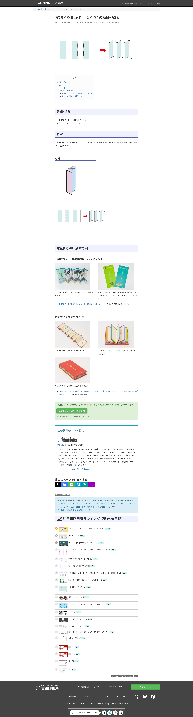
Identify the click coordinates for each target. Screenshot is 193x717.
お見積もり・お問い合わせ (70, 411)
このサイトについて (71, 704)
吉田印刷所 (61, 445)
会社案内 (85, 469)
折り (59, 9)
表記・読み (63, 82)
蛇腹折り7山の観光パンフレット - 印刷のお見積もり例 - (81, 304)
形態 (63, 88)
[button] (58, 484)
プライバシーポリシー (87, 704)
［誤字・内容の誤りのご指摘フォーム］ (76, 510)
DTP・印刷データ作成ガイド (133, 4)
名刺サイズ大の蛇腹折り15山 (72, 96)
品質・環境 (120, 696)
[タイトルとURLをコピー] (84, 484)
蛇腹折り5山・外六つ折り (73, 9)
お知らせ (88, 696)
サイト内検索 (154, 4)
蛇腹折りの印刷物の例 (66, 91)
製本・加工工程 (50, 9)
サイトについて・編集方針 (68, 469)
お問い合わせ (146, 687)
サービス (104, 696)
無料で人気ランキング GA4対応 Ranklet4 (123, 676)
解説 (60, 85)
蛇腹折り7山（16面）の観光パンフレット (77, 93)
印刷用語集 (44, 3)
